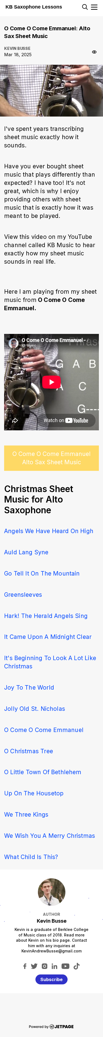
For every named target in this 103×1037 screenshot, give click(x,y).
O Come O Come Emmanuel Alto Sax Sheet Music (51, 458)
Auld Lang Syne (26, 552)
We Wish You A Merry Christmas (49, 835)
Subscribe (51, 979)
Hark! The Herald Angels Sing (46, 615)
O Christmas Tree (28, 751)
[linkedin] (54, 966)
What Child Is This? (31, 856)
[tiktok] (77, 966)
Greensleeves (23, 594)
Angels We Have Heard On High (48, 530)
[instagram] (45, 966)
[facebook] (24, 966)
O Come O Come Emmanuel (43, 729)
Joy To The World (29, 687)
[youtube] (65, 966)
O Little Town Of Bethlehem (43, 772)
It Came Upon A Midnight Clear (47, 636)
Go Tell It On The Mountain (42, 573)
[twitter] (34, 966)
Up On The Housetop (33, 793)
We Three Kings (26, 814)
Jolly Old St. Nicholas (34, 708)
